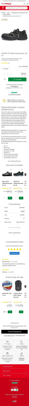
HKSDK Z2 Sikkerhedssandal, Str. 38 (18, 183)
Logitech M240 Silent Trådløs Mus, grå (17, 295)
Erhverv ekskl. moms (9, 335)
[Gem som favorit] (11, 169)
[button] (4, 20)
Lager (8, 12)
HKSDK (22, 211)
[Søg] (26, 7)
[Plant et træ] (16, 390)
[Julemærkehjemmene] (12, 390)
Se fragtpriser (14, 86)
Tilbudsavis (21, 358)
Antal (4, 311)
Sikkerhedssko (6, 14)
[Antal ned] (4, 74)
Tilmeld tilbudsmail (14, 332)
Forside (3, 12)
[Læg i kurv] (10, 198)
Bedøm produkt (14, 253)
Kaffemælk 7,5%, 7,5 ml (7, 294)
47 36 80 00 (24, 346)
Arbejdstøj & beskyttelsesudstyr (19, 12)
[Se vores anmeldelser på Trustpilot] (14, 383)
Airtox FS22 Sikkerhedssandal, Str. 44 (7, 183)
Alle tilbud (21, 359)
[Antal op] (11, 74)
